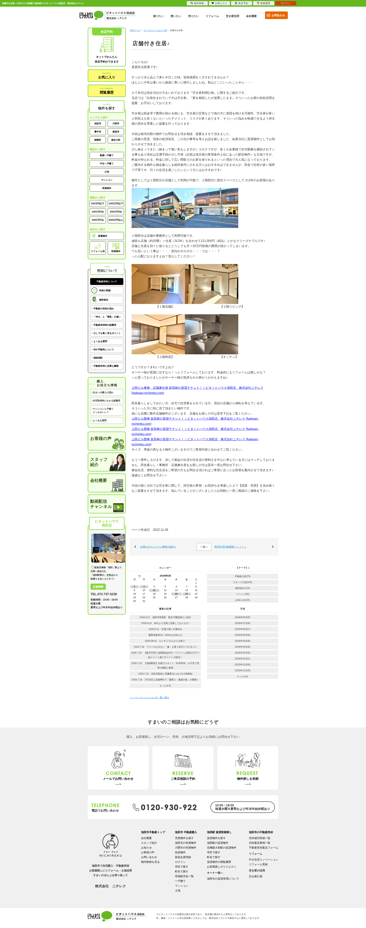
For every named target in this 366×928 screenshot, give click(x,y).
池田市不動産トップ (153, 832)
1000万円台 (98, 211)
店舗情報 (98, 586)
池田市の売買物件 (185, 842)
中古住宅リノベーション (263, 859)
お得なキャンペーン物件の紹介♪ (158, 546)
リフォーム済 (98, 251)
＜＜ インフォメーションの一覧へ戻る (149, 697)
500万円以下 (97, 203)
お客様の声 (101, 438)
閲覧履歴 (107, 90)
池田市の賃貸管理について (223, 878)
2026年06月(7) (242, 629)
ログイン (180, 861)
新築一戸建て (107, 155)
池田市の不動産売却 (261, 832)
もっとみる (165, 685)
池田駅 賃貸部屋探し (219, 832)
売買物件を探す (184, 838)
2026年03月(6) (242, 647)
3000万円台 (98, 220)
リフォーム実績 (258, 864)
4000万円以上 (116, 220)
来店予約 (243, 3)
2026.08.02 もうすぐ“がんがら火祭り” (165, 641)
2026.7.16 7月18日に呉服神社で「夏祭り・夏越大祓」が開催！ (165, 679)
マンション (106, 180)
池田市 (97, 123)
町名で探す (181, 871)
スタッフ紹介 (99, 462)
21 (186, 594)
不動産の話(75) (242, 576)
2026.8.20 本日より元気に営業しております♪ (165, 623)
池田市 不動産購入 (186, 832)
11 (154, 590)
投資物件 (106, 188)
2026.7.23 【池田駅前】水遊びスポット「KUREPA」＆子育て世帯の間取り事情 (165, 665)
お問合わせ (278, 15)
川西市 (115, 123)
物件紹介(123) (242, 588)
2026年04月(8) (242, 641)
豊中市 (97, 131)
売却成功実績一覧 (259, 838)
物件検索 (199, 3)
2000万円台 (116, 211)
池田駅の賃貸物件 (217, 842)
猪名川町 (115, 140)
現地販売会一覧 (184, 876)
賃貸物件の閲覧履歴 (219, 861)
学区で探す (181, 866)
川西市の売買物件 (185, 847)
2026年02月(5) (242, 652)
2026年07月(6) (242, 623)
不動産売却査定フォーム (263, 847)
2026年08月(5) (242, 617)
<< (139, 575)
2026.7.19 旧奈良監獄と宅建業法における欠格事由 (165, 673)
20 (176, 594)
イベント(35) (242, 594)
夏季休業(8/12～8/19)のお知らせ (165, 635)
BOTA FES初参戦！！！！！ (230, 546)
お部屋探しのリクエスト (221, 866)
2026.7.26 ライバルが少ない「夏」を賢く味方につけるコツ (165, 647)
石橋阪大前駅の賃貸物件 (221, 847)
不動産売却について (106, 281)
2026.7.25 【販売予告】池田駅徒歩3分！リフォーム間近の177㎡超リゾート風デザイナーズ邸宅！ (165, 655)
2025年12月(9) (242, 664)
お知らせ (146, 847)
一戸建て (180, 880)
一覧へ (204, 546)
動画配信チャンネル (101, 504)
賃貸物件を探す (216, 838)
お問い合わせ (149, 857)
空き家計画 (255, 876)
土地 (106, 171)
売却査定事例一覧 (259, 842)
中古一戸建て (107, 163)
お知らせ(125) (242, 600)
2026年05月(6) (242, 635)
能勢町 (97, 140)
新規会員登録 (183, 857)
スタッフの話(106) (242, 582)
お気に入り (106, 75)
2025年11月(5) (242, 670)
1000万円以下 (116, 203)
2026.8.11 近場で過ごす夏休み (165, 629)
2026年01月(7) (242, 658)
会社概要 (98, 480)
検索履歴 (265, 3)
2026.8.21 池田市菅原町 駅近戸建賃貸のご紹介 (166, 617)
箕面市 (115, 131)
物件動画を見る (150, 861)
